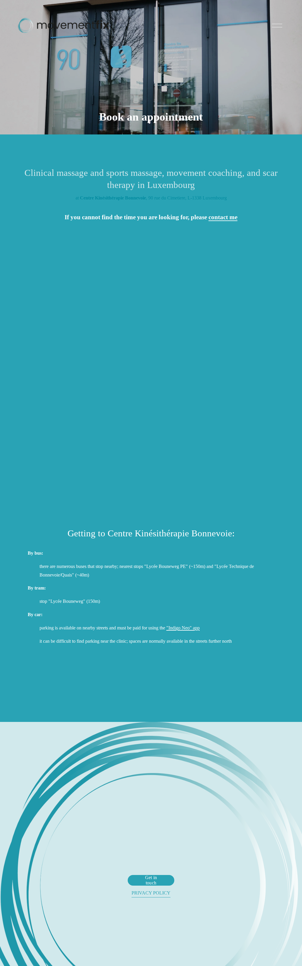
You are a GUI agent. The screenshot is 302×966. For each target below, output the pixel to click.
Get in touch (151, 880)
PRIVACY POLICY (151, 892)
